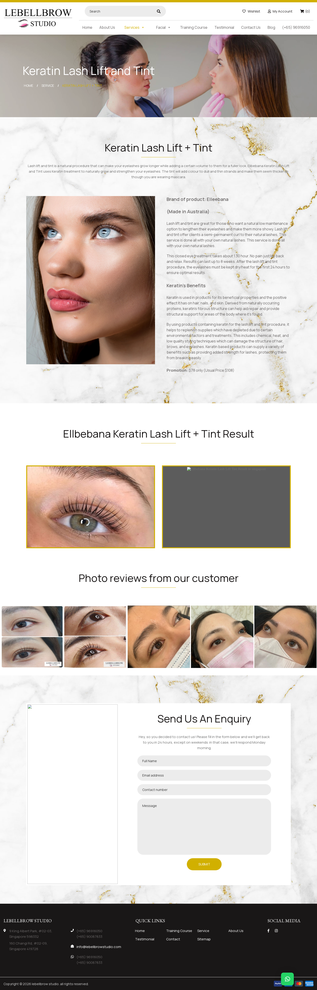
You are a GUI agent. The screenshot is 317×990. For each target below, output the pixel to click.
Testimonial (224, 27)
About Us (107, 27)
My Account (282, 11)
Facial (161, 27)
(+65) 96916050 (296, 27)
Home (87, 27)
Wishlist (253, 11)
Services (131, 27)
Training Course (193, 27)
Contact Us (251, 27)
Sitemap (204, 939)
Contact (173, 939)
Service (203, 930)
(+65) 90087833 (89, 936)
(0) (307, 11)
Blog (271, 27)
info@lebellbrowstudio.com (99, 946)
